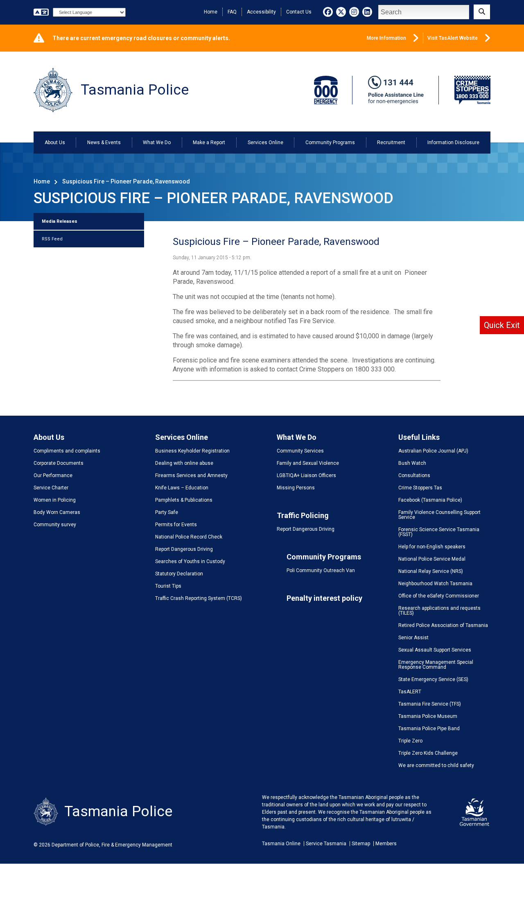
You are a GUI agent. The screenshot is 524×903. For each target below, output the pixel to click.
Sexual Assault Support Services (434, 650)
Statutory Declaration (179, 574)
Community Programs (330, 142)
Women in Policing (55, 500)
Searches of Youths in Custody (190, 561)
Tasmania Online (281, 843)
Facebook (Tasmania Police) (430, 500)
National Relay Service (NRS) (430, 571)
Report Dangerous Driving (184, 549)
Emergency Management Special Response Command (435, 664)
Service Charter (51, 488)
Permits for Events (176, 524)
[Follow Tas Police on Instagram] (354, 12)
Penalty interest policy (324, 598)
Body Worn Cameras (57, 512)
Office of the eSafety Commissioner (438, 596)
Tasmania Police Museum (427, 716)
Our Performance (53, 475)
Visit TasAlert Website (452, 38)
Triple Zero (410, 741)
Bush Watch (412, 463)
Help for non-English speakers (431, 547)
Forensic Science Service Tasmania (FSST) (438, 532)
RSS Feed (52, 239)
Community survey (55, 524)
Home (210, 12)
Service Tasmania (326, 843)
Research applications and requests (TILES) (439, 610)
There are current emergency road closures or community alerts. (141, 38)
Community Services (300, 451)
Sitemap (361, 843)
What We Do (157, 142)
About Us (55, 142)
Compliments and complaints (67, 451)
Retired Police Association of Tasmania (443, 625)
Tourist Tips (168, 586)
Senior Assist (413, 637)
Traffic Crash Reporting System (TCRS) (198, 598)
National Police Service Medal (431, 559)
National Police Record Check (188, 537)
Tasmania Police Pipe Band (429, 728)
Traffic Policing (303, 515)
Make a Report (209, 142)
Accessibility (261, 12)
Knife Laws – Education (181, 488)
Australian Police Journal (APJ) (433, 451)
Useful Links (419, 437)
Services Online (265, 142)
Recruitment (391, 142)
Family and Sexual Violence (308, 463)
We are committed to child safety (436, 765)
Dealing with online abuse (184, 463)
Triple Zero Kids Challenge (428, 753)
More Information (386, 38)
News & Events (104, 142)
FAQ (232, 12)
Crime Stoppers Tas (420, 488)
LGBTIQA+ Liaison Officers (306, 475)
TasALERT (409, 692)
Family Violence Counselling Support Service (439, 514)
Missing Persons (296, 488)
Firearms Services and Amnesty (191, 475)
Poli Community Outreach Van (321, 570)
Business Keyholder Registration (192, 451)
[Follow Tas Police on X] (341, 12)
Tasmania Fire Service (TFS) (429, 704)
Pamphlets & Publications (183, 500)
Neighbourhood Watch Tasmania (435, 583)
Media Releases (59, 221)
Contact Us (299, 12)
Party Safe (166, 512)
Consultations (414, 475)
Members (386, 843)
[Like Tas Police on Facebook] (328, 12)
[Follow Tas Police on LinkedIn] (367, 12)
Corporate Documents (59, 463)
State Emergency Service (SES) (433, 679)
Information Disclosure (453, 142)
